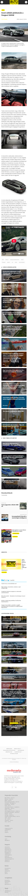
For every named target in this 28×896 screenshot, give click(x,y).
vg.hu (6, 838)
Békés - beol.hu (8, 800)
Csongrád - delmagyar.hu (10, 803)
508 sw (7, 259)
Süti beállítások (14, 753)
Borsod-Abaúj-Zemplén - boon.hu (12, 801)
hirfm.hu (6, 892)
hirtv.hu (6, 830)
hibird (22, 259)
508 (3, 259)
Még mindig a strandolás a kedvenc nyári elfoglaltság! (11, 587)
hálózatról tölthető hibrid (14, 259)
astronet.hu (7, 847)
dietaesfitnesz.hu (8, 857)
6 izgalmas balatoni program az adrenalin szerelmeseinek (11, 592)
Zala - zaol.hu (8, 821)
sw (12, 262)
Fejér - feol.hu (8, 805)
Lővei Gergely (4, 19)
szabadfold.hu (8, 829)
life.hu (6, 872)
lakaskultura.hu (8, 849)
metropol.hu (7, 870)
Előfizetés (15, 536)
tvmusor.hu (7, 861)
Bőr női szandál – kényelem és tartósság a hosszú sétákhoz (13, 596)
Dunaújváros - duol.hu (9, 804)
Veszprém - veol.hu (9, 820)
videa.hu (6, 882)
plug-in (8, 262)
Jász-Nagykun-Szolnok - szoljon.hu (12, 811)
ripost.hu (6, 869)
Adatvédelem (21, 750)
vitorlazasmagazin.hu (9, 858)
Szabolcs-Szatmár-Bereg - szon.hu (12, 816)
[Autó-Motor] (14, 2)
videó (16, 262)
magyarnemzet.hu (9, 828)
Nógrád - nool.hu (8, 813)
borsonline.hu (8, 868)
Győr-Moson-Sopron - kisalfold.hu (12, 807)
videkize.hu (7, 860)
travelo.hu (7, 856)
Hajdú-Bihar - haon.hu (9, 808)
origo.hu (6, 832)
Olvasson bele (16, 533)
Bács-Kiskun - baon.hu (9, 797)
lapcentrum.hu (8, 884)
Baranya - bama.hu (9, 799)
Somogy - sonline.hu (9, 815)
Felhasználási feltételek (9, 750)
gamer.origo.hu (8, 850)
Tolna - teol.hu (8, 817)
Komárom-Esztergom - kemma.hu (12, 812)
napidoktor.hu (8, 853)
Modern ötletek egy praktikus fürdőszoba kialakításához (11, 601)
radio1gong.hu (8, 890)
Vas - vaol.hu (7, 818)
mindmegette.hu (8, 854)
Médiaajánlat (17, 748)
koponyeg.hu (7, 881)
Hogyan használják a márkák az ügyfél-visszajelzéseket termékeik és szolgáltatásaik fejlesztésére (11, 606)
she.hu (6, 873)
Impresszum (9, 748)
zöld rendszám (21, 262)
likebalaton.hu (8, 852)
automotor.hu (7, 848)
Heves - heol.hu (8, 809)
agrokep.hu (7, 840)
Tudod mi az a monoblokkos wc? (9, 583)
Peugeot (3, 262)
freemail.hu (7, 880)
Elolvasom (4, 572)
